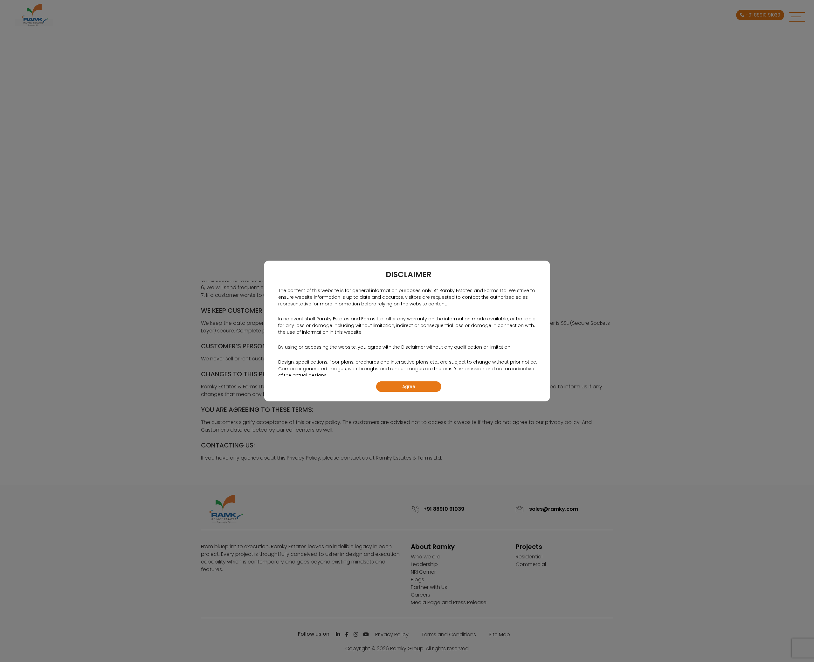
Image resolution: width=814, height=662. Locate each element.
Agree (408, 386)
